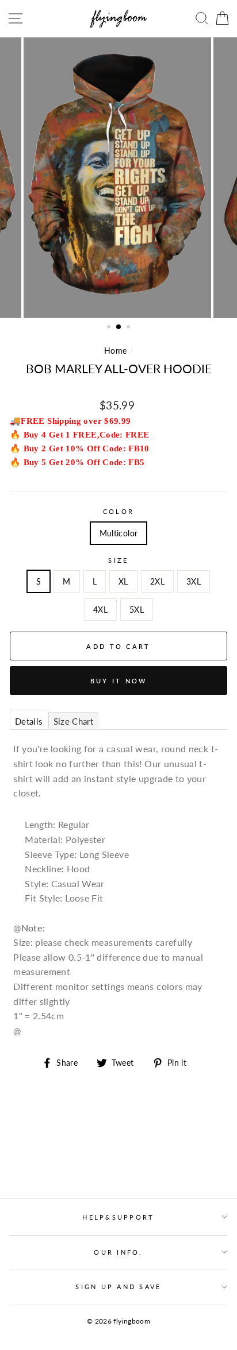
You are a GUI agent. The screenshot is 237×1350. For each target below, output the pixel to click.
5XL (136, 609)
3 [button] (129, 328)
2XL (157, 581)
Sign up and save (118, 1286)
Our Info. (118, 1252)
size (118, 560)
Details (29, 721)
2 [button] (119, 327)
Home (115, 350)
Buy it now (118, 680)
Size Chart (73, 721)
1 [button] (110, 328)
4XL (100, 609)
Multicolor (119, 533)
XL (123, 581)
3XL (193, 581)
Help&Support (118, 1217)
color (118, 511)
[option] (118, 177)
